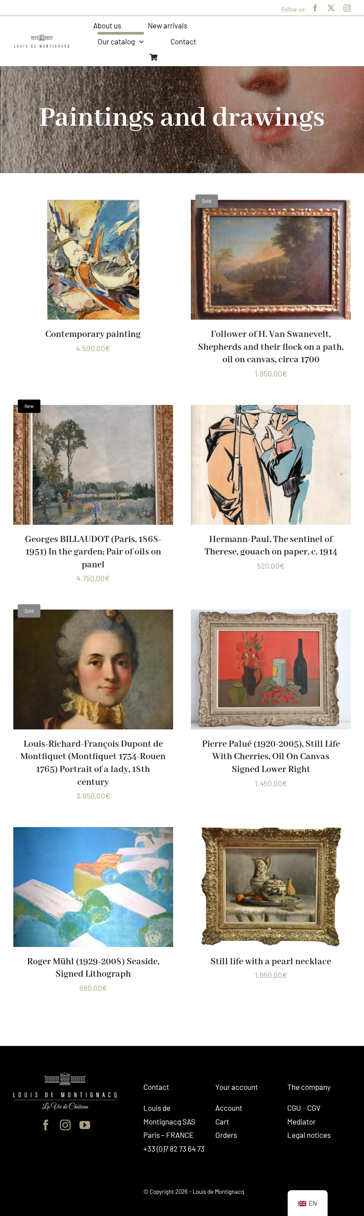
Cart (222, 1121)
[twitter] (331, 8)
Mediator (301, 1121)
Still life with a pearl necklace (270, 961)
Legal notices (309, 1134)
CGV (313, 1107)
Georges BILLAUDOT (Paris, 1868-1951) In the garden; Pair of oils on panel (93, 552)
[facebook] (315, 8)
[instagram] (347, 8)
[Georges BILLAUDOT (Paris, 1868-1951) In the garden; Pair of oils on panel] (93, 411)
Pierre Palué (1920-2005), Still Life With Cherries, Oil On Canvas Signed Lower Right (271, 757)
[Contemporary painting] (93, 206)
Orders (226, 1134)
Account (228, 1107)
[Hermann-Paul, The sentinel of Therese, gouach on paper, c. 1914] (271, 411)
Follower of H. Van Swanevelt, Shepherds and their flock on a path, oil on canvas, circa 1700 (271, 347)
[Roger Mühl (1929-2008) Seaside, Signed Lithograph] (93, 833)
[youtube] (84, 1125)
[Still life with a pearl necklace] (271, 833)
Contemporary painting (93, 334)
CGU (294, 1107)
